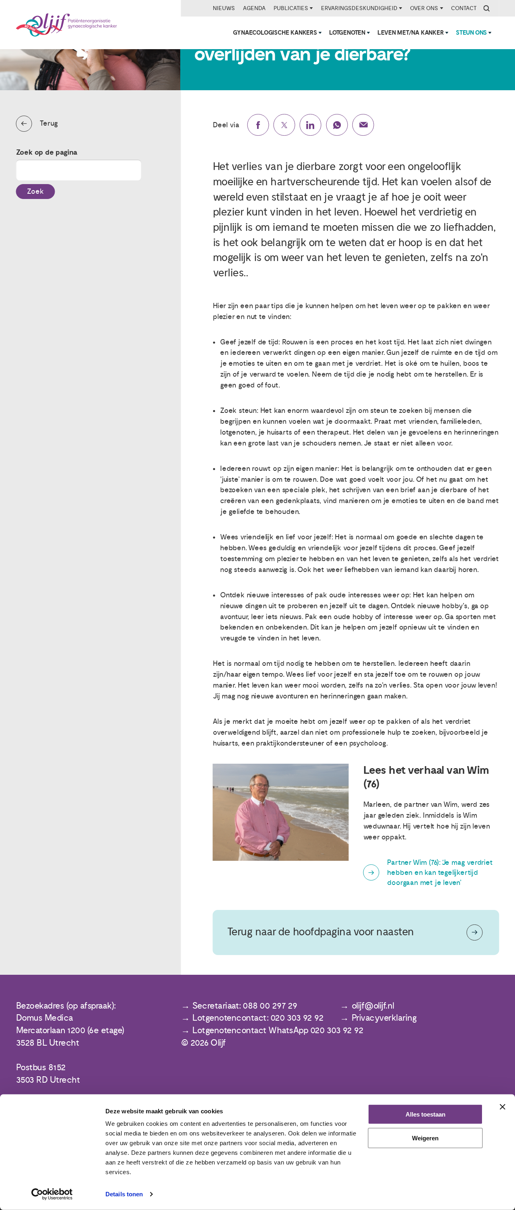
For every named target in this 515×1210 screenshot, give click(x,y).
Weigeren (425, 1138)
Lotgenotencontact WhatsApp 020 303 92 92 (277, 1030)
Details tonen (124, 1194)
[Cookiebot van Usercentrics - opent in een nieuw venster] (52, 1194)
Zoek (35, 191)
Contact (463, 8)
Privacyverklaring (384, 1018)
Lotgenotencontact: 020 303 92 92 (257, 1018)
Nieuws (224, 8)
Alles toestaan (425, 1114)
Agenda (254, 8)
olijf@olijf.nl (373, 1006)
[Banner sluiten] (502, 1107)
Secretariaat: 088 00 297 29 (244, 1006)
